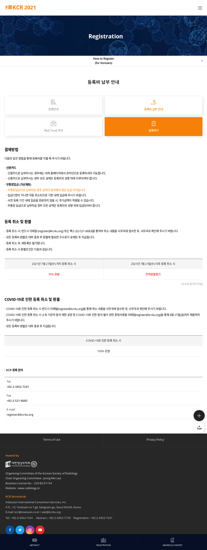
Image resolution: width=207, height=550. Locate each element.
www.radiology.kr (29, 488)
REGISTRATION (103, 545)
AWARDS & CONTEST (172, 545)
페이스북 (9, 530)
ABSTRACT (34, 545)
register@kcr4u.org (50, 231)
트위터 (20, 530)
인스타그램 (30, 530)
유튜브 (40, 530)
